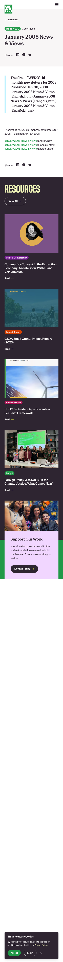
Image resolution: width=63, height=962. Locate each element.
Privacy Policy (41, 945)
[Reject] (40, 953)
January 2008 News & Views (21, 140)
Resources (13, 19)
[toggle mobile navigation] (57, 5)
